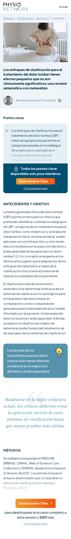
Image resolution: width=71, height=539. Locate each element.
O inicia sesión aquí (35, 188)
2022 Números (25, 18)
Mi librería (8, 18)
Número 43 (42, 18)
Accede (63, 6)
